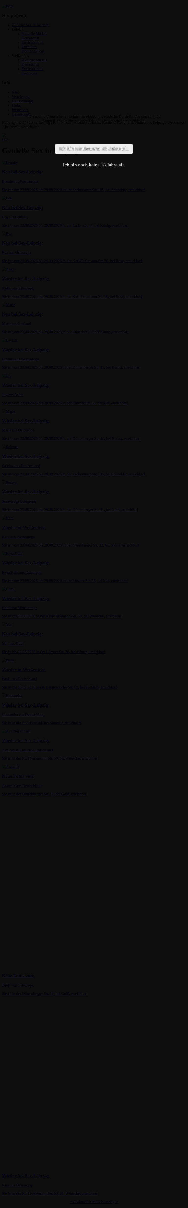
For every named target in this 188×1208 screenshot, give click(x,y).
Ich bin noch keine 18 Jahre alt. (94, 164)
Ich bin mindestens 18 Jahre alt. (94, 148)
